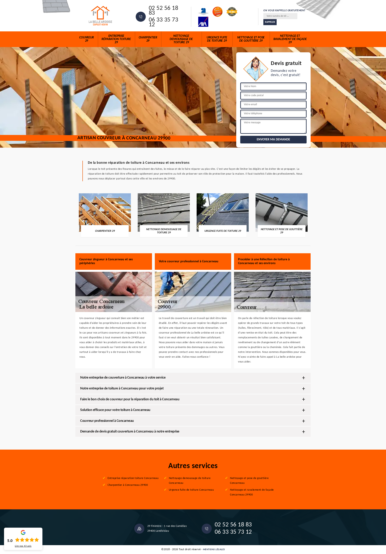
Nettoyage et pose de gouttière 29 (251, 39)
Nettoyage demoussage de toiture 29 (181, 39)
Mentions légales (214, 549)
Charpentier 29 (148, 39)
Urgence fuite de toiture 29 (217, 39)
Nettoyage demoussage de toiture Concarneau (190, 481)
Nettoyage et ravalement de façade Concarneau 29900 (252, 492)
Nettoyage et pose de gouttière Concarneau (249, 481)
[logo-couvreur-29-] (100, 16)
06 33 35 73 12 (163, 22)
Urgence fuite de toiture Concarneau (191, 489)
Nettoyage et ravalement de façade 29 (290, 39)
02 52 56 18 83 (163, 11)
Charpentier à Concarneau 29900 (128, 485)
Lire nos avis (23, 546)
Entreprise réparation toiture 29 (116, 39)
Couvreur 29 (86, 39)
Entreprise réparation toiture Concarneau (133, 478)
